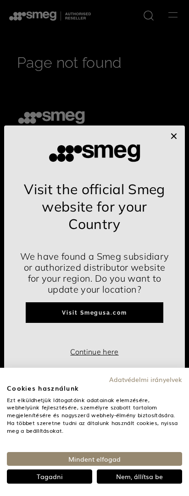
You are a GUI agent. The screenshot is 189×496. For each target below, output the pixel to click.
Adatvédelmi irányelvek (145, 379)
